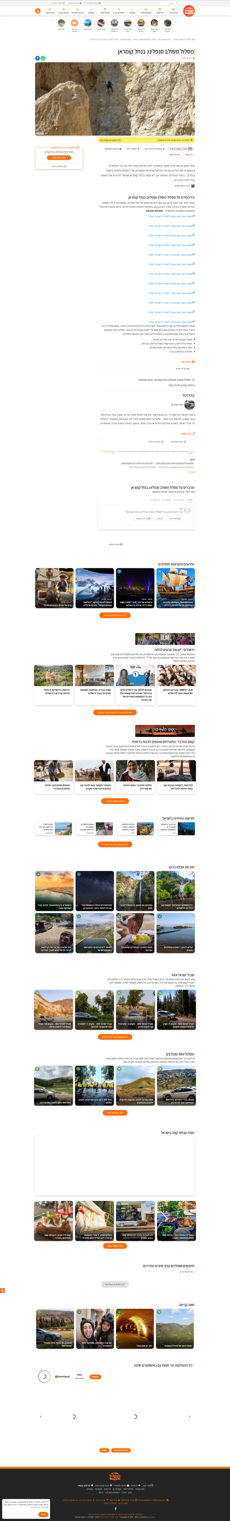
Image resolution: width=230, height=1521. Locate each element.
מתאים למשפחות (112, 148)
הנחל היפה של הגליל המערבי (178, 1345)
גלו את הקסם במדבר (115, 801)
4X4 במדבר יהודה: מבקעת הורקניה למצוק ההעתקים (136, 1101)
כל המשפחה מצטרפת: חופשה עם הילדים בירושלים (177, 907)
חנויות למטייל (120, 1485)
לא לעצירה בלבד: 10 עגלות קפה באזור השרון (137, 1236)
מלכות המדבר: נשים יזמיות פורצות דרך (137, 787)
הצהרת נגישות (93, 1514)
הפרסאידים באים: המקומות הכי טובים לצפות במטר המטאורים (97, 907)
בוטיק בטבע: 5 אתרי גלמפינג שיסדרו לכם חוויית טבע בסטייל (97, 1236)
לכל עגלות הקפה (115, 1245)
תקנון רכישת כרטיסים (125, 1514)
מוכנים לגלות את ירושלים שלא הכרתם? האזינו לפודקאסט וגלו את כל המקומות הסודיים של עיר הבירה (136, 695)
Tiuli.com (151, 1517)
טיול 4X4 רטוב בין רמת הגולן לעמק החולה (95, 1101)
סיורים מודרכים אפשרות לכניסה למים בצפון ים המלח (174, 463)
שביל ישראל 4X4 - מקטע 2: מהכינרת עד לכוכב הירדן (135, 1025)
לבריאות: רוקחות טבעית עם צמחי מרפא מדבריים (178, 787)
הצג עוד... (191, 472)
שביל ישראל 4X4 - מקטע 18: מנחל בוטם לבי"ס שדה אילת (54, 1025)
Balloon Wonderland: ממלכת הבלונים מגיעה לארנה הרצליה (178, 602)
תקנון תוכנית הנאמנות (107, 1514)
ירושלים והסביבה (112, 1492)
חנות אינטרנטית (102, 1485)
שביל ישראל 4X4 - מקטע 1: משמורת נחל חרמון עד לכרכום (94, 1025)
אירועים (107, 1488)
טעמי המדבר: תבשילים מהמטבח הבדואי (136, 949)
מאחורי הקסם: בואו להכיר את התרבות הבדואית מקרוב (95, 787)
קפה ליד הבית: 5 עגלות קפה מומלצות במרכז (57, 1236)
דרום (101, 1492)
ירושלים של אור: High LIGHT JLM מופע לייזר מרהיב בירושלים (136, 602)
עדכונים (155, 500)
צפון (130, 1492)
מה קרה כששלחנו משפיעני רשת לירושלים (97, 1344)
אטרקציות (139, 1488)
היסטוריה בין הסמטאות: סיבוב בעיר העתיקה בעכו (54, 907)
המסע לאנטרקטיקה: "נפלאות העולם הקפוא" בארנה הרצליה (97, 602)
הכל (190, 500)
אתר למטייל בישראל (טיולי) (108, 1517)
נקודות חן (117, 1488)
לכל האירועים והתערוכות (115, 615)
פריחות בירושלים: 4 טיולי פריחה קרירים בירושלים (57, 691)
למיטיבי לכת (131, 148)
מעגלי (187, 154)
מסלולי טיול (128, 1488)
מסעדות (98, 1488)
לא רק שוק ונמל (144, 1345)
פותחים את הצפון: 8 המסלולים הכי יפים (136, 907)
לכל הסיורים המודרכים (110, 140)
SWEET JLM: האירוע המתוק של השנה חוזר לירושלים (178, 691)
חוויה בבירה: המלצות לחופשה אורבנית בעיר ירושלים (95, 691)
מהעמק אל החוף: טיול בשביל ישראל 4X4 (58, 1344)
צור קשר (146, 1485)
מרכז (124, 1492)
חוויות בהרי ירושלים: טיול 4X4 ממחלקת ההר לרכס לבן (180, 1101)
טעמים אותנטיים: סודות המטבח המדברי (57, 787)
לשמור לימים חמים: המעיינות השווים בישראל (98, 949)
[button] (52, 21)
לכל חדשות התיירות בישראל (115, 844)
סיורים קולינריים (186, 1271)
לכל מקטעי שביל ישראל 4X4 (115, 1036)
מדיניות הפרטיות (37, 1507)
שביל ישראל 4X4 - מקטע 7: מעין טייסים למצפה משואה (178, 1025)
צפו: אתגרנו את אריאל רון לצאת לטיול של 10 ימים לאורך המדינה (56, 949)
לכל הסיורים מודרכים (115, 1284)
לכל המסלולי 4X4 (115, 1112)
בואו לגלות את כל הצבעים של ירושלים (115, 712)
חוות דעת (178, 500)
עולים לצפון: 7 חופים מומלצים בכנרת (178, 949)
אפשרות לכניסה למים (153, 148)
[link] (42, 58)
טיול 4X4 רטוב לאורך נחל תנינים (55, 1102)
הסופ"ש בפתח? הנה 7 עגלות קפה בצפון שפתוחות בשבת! (178, 1236)
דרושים (134, 1485)
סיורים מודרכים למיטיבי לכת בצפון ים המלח (137, 463)
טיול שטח (173, 154)
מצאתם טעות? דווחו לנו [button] (107, 452)
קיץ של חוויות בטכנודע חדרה (57, 604)
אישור (43, 1514)
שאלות (167, 500)
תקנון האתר (139, 1514)
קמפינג (89, 1488)
